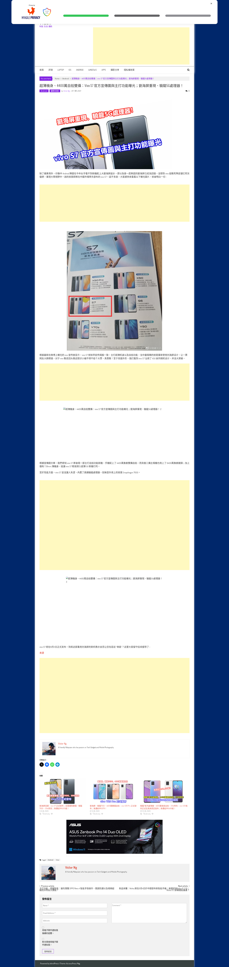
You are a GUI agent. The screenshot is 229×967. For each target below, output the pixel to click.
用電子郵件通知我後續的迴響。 (50, 931)
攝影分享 (115, 70)
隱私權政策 (129, 70)
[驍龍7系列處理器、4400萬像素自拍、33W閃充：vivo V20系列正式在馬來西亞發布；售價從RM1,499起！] (164, 791)
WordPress (54, 963)
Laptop (61, 70)
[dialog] (114, 12)
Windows (92, 70)
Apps (104, 70)
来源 (41, 652)
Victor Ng (66, 91)
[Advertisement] (141, 46)
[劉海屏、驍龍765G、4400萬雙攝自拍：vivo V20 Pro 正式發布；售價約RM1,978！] (114, 791)
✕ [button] (211, 3)
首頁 (41, 70)
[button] (86, 16)
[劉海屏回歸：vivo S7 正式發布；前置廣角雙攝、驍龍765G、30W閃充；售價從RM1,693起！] (63, 791)
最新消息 (55, 91)
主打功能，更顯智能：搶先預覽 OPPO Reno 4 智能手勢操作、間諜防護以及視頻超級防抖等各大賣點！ (76, 889)
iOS (70, 70)
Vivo (57, 860)
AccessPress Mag (73, 963)
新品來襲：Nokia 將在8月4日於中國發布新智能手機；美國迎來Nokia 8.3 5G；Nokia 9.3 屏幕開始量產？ (154, 889)
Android (79, 70)
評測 (51, 70)
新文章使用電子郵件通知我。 (50, 943)
